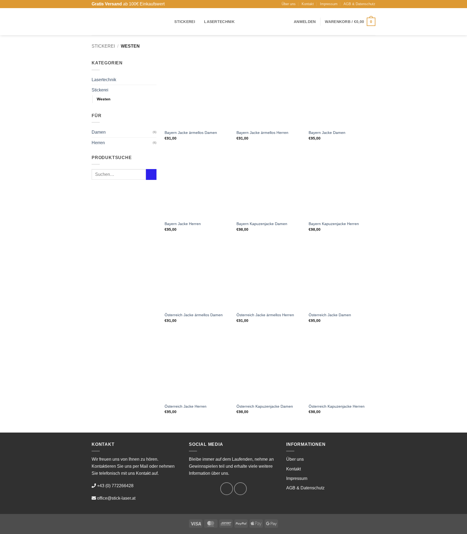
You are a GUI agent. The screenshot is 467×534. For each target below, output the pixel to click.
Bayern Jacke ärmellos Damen (191, 132)
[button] (305, 22)
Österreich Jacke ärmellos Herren (265, 315)
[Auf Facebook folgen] (226, 488)
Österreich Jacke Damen (330, 315)
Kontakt (308, 4)
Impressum (329, 4)
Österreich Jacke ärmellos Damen (194, 315)
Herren (98, 142)
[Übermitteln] (151, 174)
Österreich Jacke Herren (185, 406)
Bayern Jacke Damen (327, 132)
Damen (99, 132)
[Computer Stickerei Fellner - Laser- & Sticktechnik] (124, 21)
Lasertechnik (219, 21)
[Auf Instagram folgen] (240, 488)
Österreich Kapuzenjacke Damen (264, 406)
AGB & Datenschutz (359, 4)
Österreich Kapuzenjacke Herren (337, 406)
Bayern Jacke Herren (183, 224)
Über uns (289, 4)
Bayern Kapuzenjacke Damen (261, 224)
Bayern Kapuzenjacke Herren (334, 224)
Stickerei (184, 21)
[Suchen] (167, 21)
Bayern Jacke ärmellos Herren (262, 132)
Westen (104, 99)
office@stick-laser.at (116, 498)
